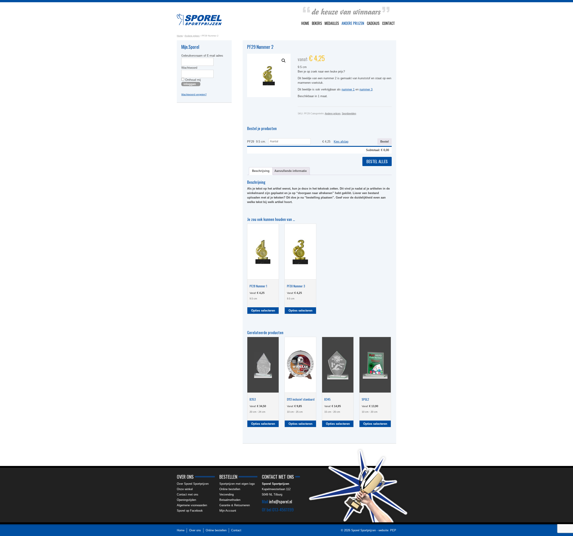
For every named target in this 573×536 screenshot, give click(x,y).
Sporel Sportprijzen (199, 19)
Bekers (317, 23)
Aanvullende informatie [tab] (290, 171)
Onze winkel (185, 489)
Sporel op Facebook (190, 510)
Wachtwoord (189, 67)
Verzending (226, 494)
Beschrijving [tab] (260, 171)
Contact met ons (187, 494)
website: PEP (387, 530)
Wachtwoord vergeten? (194, 94)
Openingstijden (186, 500)
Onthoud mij (192, 79)
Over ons (195, 530)
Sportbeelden (349, 113)
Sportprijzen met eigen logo (237, 483)
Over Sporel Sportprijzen (193, 483)
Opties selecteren (263, 310)
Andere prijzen (353, 23)
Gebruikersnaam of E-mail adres (202, 55)
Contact (388, 23)
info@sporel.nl (280, 501)
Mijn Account (227, 510)
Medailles (332, 23)
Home (305, 23)
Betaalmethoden (229, 500)
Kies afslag (341, 141)
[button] (284, 61)
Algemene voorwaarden (192, 505)
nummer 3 (365, 89)
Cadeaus (373, 23)
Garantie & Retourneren (234, 505)
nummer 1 (348, 89)
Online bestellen (229, 489)
